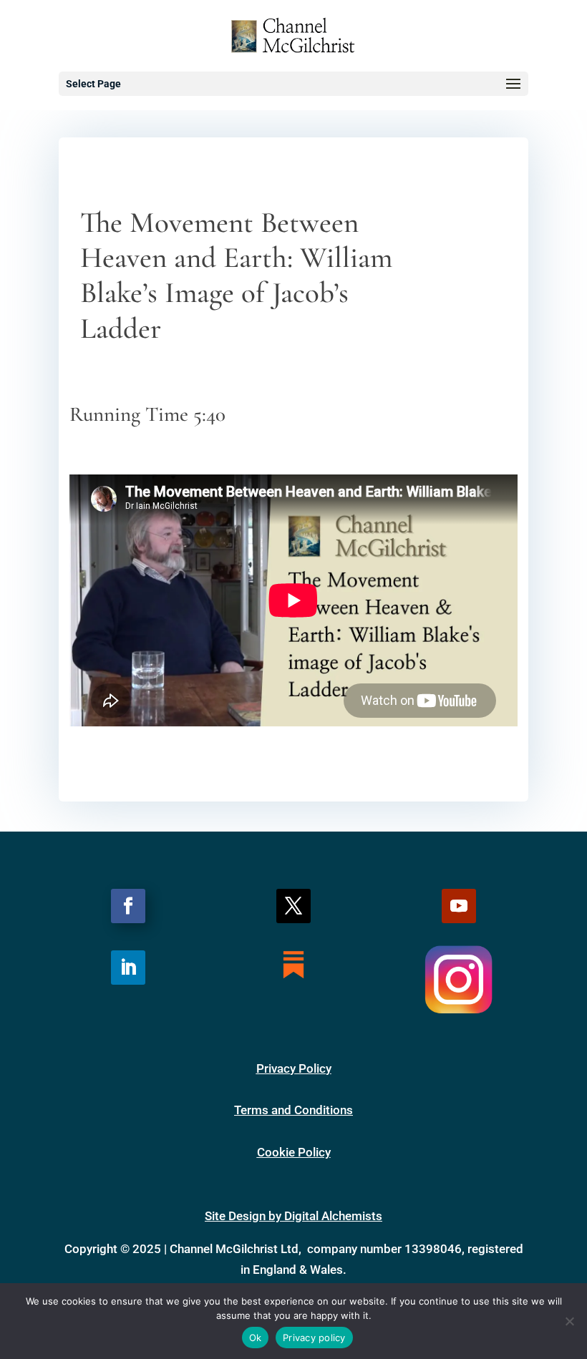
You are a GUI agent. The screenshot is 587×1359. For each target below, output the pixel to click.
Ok (255, 1337)
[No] (569, 1321)
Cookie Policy (294, 1152)
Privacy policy (314, 1337)
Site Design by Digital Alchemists (293, 1216)
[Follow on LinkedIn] (128, 967)
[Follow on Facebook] (128, 906)
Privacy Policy (293, 1068)
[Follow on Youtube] (459, 906)
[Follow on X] (293, 906)
